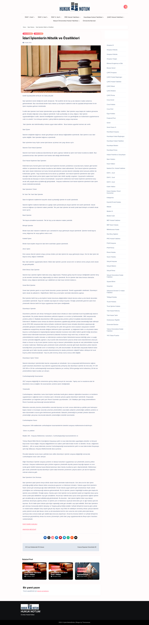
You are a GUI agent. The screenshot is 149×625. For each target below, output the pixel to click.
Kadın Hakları (111, 186)
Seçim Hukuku (111, 257)
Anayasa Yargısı (112, 59)
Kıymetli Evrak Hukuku (114, 202)
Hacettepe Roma (112, 150)
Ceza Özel (110, 109)
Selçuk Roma (111, 270)
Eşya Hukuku (111, 113)
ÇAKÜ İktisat (111, 86)
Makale (109, 206)
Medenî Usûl (111, 216)
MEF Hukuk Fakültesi (113, 220)
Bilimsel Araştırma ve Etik (115, 63)
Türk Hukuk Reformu (113, 311)
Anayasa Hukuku (112, 50)
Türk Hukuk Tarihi (112, 315)
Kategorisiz (110, 197)
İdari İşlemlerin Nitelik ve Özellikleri (51, 38)
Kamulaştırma (82, 574)
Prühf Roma (110, 247)
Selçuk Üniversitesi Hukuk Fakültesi (66, 21)
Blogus (78, 622)
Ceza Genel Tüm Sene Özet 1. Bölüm (59, 573)
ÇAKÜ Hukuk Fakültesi (115, 17)
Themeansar (86, 622)
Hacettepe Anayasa (113, 132)
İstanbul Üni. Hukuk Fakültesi (116, 168)
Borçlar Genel (111, 68)
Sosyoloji (110, 286)
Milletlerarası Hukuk (113, 229)
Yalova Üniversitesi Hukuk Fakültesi (115, 330)
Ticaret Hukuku (111, 301)
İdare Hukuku (28, 33)
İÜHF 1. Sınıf (29, 17)
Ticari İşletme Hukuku (113, 306)
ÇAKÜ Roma (111, 95)
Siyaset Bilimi (111, 281)
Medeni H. (110, 211)
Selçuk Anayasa (112, 261)
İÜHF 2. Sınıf (42, 17)
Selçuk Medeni (111, 266)
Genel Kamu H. (111, 127)
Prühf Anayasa (111, 243)
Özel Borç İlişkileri (112, 234)
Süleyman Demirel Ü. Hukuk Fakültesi (116, 291)
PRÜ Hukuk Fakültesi (71, 17)
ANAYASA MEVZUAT (29, 529)
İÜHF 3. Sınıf (55, 17)
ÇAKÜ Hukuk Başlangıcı (114, 77)
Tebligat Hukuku (112, 297)
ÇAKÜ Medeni (111, 91)
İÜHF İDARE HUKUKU (30, 524)
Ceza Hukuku (29, 569)
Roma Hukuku (111, 252)
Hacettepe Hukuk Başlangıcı (116, 136)
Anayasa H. (110, 45)
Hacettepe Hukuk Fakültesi (93, 17)
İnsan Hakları (111, 164)
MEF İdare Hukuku (112, 225)
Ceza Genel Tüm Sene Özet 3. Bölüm (32, 573)
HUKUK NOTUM (30, 611)
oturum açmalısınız (43, 591)
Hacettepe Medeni (112, 145)
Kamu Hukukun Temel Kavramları (114, 192)
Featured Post (111, 118)
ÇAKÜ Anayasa (112, 72)
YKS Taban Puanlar (113, 335)
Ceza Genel (29, 566)
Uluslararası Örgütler (113, 320)
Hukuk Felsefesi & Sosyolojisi (116, 154)
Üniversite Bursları (89, 21)
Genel (109, 122)
